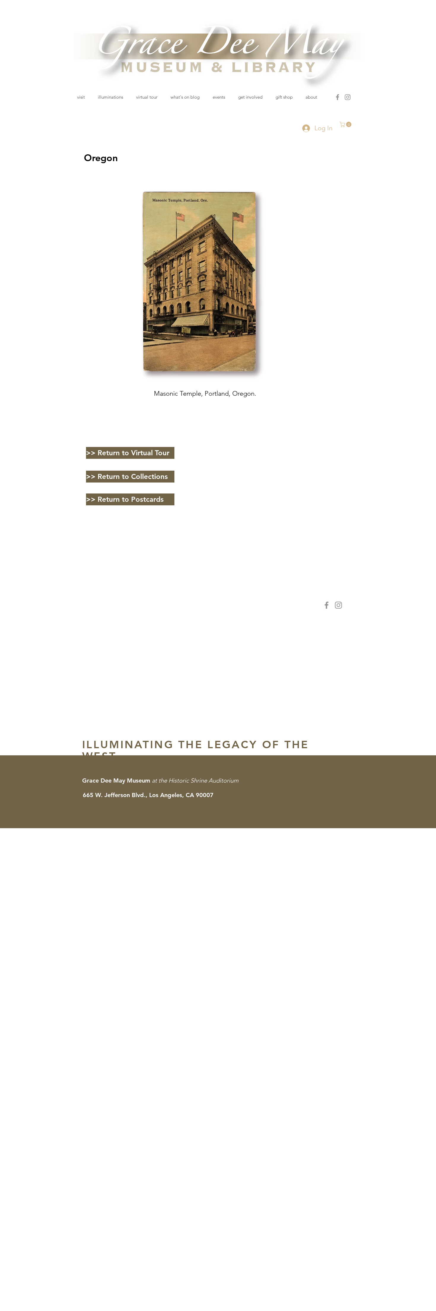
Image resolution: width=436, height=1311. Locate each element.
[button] (346, 124)
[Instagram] (347, 97)
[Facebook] (337, 97)
